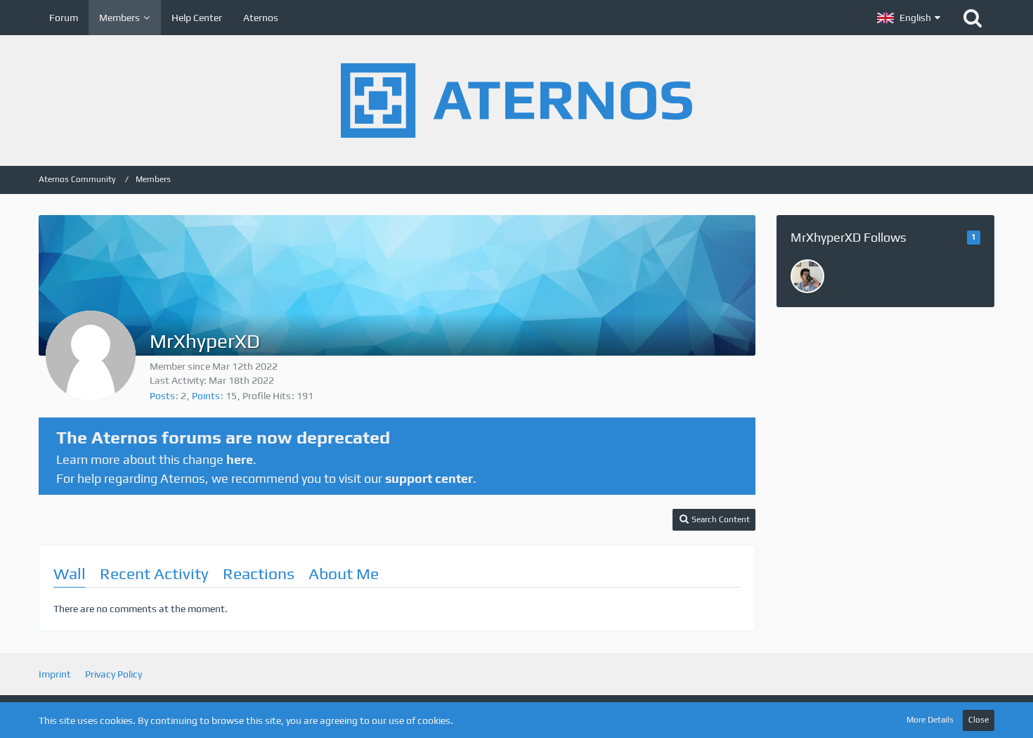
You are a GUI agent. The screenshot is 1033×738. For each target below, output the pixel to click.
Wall (69, 573)
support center (429, 478)
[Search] (972, 17)
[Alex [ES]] (807, 276)
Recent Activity (154, 573)
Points (206, 395)
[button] (908, 17)
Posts (162, 395)
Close (978, 720)
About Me (343, 573)
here (239, 459)
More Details (930, 720)
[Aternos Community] (516, 100)
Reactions (258, 573)
